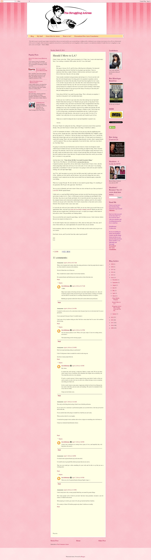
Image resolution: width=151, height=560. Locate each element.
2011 (112, 322)
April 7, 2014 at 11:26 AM (70, 402)
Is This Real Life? (40, 102)
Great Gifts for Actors (53, 36)
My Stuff (40, 36)
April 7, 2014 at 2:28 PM (70, 456)
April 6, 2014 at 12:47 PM (78, 330)
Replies (60, 283)
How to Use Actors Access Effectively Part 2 (36, 81)
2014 (112, 277)
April (114, 293)
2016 (112, 272)
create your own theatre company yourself (80, 209)
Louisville (55, 190)
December (115, 280)
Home (78, 541)
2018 (112, 267)
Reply (58, 279)
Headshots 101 (32, 92)
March (114, 296)
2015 (112, 275)
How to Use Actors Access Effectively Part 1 (38, 59)
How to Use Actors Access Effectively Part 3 (41, 70)
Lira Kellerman (65, 286)
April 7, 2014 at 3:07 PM (78, 477)
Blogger (83, 556)
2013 (112, 317)
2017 (112, 269)
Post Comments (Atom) (63, 544)
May (114, 290)
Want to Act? (67, 36)
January (115, 314)
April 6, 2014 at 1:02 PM (78, 366)
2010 (112, 325)
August (114, 285)
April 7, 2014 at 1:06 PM (78, 442)
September (115, 282)
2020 (112, 264)
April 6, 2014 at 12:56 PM (70, 347)
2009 (112, 328)
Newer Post (54, 541)
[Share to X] (66, 252)
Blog (32, 36)
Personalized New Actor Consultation (86, 36)
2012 (112, 320)
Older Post (102, 541)
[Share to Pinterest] (69, 252)
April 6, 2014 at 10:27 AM (70, 263)
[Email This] (63, 252)
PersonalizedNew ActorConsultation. (112, 247)
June (114, 288)
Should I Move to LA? (116, 302)
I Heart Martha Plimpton (115, 298)
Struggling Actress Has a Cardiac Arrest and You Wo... (116, 308)
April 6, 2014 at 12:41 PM (70, 308)
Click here (111, 210)
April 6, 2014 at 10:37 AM (78, 286)
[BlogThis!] (64, 252)
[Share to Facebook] (68, 252)
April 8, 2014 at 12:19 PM (70, 490)
